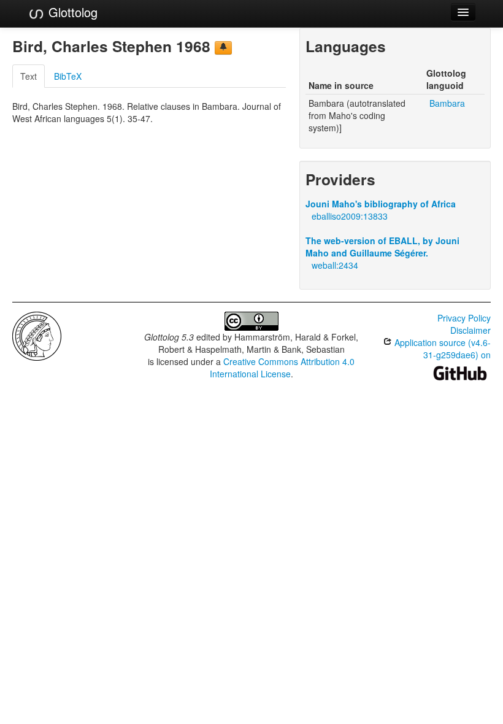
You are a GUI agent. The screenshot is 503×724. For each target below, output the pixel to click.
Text (28, 76)
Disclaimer (470, 330)
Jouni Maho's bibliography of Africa (380, 204)
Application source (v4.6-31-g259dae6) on (441, 348)
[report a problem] (223, 48)
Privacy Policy (464, 318)
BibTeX (68, 76)
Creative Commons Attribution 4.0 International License (282, 367)
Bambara (447, 103)
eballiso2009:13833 (350, 216)
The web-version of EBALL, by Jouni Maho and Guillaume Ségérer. (382, 246)
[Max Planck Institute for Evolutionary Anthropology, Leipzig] (36, 335)
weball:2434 (335, 265)
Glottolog (71, 12)
